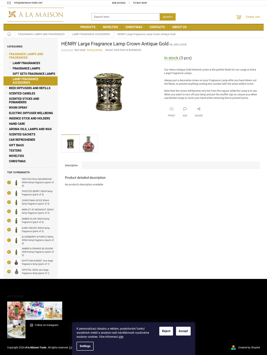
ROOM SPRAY (18, 107)
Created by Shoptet (249, 347)
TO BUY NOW (140, 2)
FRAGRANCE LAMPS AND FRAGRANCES (26, 55)
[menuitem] (88, 27)
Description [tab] (71, 165)
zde (121, 336)
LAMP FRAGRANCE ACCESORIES (25, 80)
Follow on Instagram (46, 325)
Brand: (123, 50)
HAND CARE (17, 123)
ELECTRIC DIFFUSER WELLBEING (31, 113)
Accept (183, 331)
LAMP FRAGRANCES (26, 63)
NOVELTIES (16, 156)
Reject (166, 331)
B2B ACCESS (119, 2)
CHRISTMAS (17, 161)
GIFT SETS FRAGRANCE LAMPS (34, 74)
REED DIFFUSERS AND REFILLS (29, 88)
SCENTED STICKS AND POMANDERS (24, 100)
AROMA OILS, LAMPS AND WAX (30, 129)
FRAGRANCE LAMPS (26, 68)
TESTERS (15, 150)
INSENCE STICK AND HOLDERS (29, 118)
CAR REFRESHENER (22, 139)
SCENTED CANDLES (22, 93)
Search (167, 16)
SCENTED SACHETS (22, 134)
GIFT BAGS (16, 145)
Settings (85, 346)
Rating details (94, 50)
